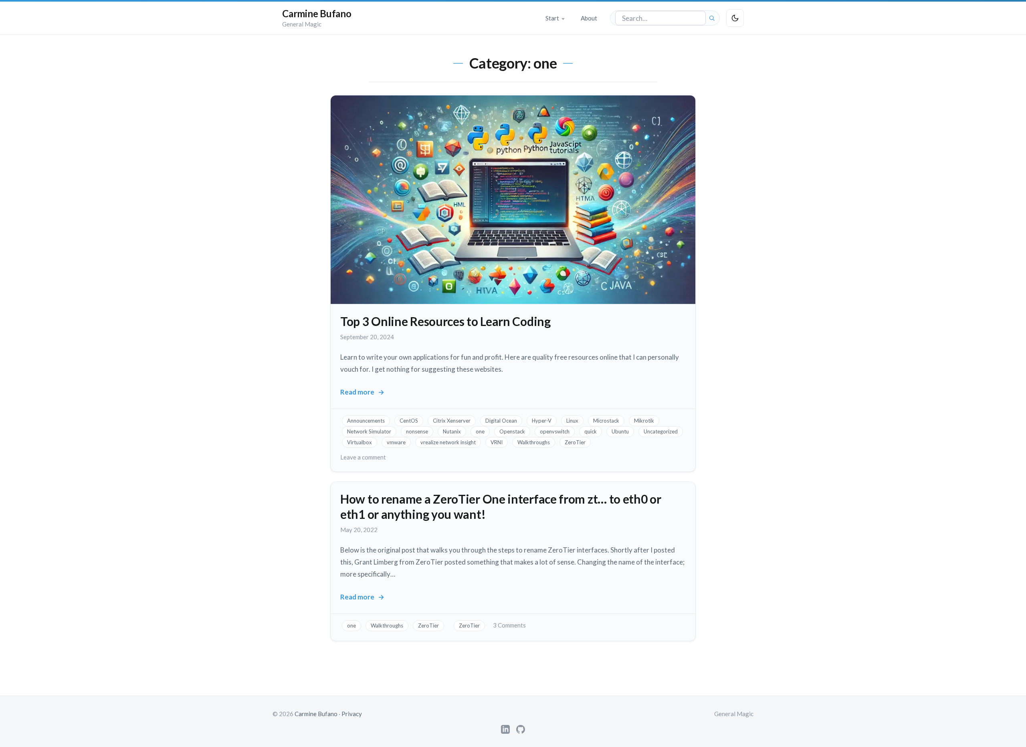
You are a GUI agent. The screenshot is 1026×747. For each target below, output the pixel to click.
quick (590, 431)
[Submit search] (712, 18)
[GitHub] (520, 729)
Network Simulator (369, 431)
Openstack (512, 431)
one (480, 431)
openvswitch (555, 431)
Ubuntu (620, 431)
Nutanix (452, 431)
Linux (572, 420)
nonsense (417, 431)
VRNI (497, 442)
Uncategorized (661, 431)
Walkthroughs (533, 442)
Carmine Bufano (316, 13)
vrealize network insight (448, 442)
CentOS (409, 420)
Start (552, 18)
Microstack (606, 420)
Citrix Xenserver (452, 420)
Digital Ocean (501, 420)
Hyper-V (541, 420)
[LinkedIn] (505, 729)
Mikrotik (644, 420)
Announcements (366, 420)
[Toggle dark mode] (735, 18)
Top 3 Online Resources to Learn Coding (445, 321)
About (589, 18)
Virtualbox (359, 442)
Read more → (362, 392)
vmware (396, 442)
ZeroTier (575, 442)
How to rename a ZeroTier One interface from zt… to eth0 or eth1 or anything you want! (500, 506)
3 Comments (509, 625)
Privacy (351, 713)
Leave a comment (363, 457)
